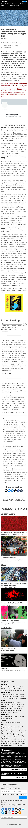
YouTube (9, 87)
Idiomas (12, 5)
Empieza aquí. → (21, 777)
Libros (2, 3)
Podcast (4, 714)
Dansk (3, 741)
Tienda (2, 5)
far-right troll (17, 133)
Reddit (22, 87)
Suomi (21, 731)
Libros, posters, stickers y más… (11, 723)
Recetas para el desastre (17, 706)
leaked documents (12, 74)
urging (18, 52)
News (13, 42)
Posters (15, 694)
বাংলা (18, 739)
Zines (3, 694)
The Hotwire (9, 719)
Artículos (4, 684)
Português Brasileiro (6, 47)
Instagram (20, 251)
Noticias (19, 688)
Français (10, 45)
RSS (8, 684)
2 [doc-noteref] (13, 140)
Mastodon (15, 83)
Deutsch (5, 45)
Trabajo (15, 704)
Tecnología (4, 690)
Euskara (9, 735)
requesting (23, 134)
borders (3, 228)
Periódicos (9, 694)
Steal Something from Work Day (15, 698)
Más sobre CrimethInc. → (18, 769)
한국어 (8, 739)
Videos (3, 696)
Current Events (7, 42)
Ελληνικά (15, 731)
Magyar (15, 735)
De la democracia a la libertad (10, 702)
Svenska (22, 739)
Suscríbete (22, 797)
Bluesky (19, 89)
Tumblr (15, 87)
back (24, 182)
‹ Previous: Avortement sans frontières (14, 497)
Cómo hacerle (11, 688)
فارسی (3, 737)
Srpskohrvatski (19, 737)
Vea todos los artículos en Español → (11, 8)
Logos (14, 696)
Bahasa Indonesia (20, 733)
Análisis (14, 686)
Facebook (11, 251)
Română (13, 739)
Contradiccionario (7, 704)
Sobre (17, 5)
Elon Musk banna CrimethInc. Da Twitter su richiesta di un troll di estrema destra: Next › (14, 499)
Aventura (8, 686)
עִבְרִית (8, 741)
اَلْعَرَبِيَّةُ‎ (3, 739)
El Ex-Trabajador (6, 716)
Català (15, 743)
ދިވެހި (19, 743)
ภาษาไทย (13, 741)
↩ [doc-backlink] (13, 440)
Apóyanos (24, 1)
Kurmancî (4, 745)
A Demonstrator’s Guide (16, 690)
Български (6, 733)
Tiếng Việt (8, 743)
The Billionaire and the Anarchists (12, 324)
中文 (12, 733)
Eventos (20, 686)
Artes (3, 686)
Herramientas (15, 3)
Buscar (7, 5)
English (3, 727)
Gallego (23, 743)
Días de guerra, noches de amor (11, 708)
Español (9, 727)
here (2, 96)
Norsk (10, 745)
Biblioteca (8, 3)
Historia (3, 688)
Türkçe (20, 735)
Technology (19, 42)
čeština (3, 735)
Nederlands (10, 737)
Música (8, 696)
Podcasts (23, 3)
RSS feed (15, 85)
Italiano (16, 45)
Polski (9, 731)
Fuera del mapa (13, 712)
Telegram (24, 83)
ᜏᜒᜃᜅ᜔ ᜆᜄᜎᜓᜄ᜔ (17, 745)
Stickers (21, 694)
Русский (4, 731)
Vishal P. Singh (7, 373)
